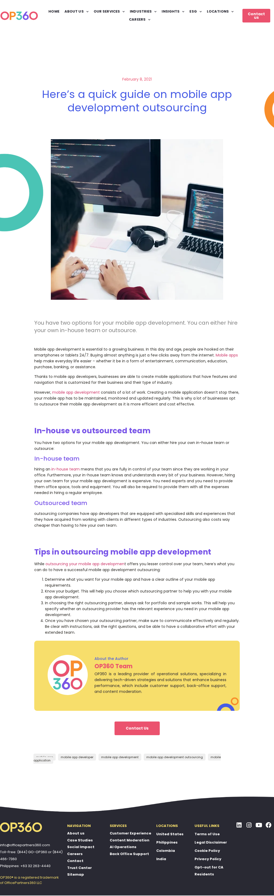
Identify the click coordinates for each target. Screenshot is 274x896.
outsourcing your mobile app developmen (84, 564)
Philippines (167, 842)
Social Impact (80, 846)
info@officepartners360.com (25, 845)
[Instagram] (249, 825)
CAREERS (137, 19)
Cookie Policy (207, 850)
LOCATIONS (218, 11)
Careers (75, 853)
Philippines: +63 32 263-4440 (25, 865)
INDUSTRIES (141, 11)
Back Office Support (129, 853)
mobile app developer (77, 757)
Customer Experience (130, 833)
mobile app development (76, 392)
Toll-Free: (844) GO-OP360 (23, 852)
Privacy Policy (208, 858)
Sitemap (75, 874)
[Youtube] (258, 825)
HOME (53, 11)
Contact (75, 860)
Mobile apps (227, 355)
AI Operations (123, 846)
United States (170, 834)
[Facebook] (268, 825)
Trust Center (79, 867)
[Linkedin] (239, 825)
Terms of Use (207, 834)
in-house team (65, 469)
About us (76, 833)
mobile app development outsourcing (174, 757)
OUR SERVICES (107, 11)
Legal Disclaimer (211, 842)
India (161, 858)
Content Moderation (129, 840)
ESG (193, 11)
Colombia (165, 850)
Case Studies (80, 840)
